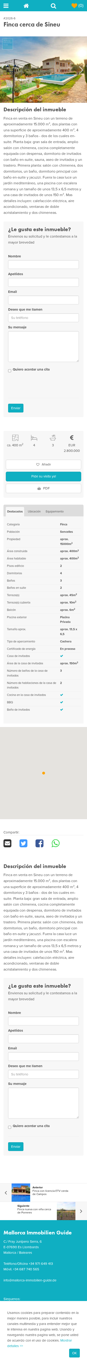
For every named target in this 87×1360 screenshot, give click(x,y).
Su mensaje (17, 327)
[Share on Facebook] (43, 843)
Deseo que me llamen (25, 309)
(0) (80, 5)
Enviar (15, 408)
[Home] (33, 5)
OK (74, 1353)
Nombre (14, 256)
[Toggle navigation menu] (13, 5)
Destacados (15, 511)
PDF (46, 488)
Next (81, 69)
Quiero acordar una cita (31, 369)
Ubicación (34, 511)
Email (12, 292)
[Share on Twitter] (27, 843)
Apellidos (15, 274)
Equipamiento (55, 511)
